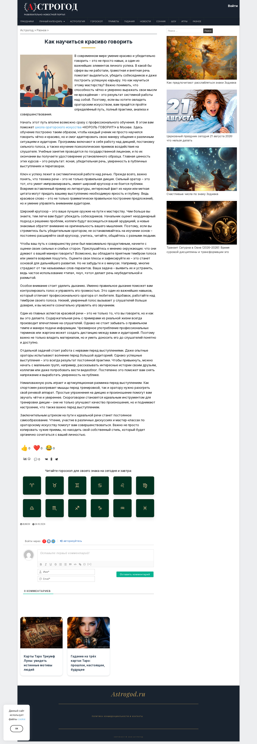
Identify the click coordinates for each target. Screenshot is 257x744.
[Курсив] (45, 564)
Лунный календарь (50, 21)
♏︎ (54, 508)
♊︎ (77, 485)
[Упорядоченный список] (60, 564)
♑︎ (100, 508)
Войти (233, 6)
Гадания (129, 21)
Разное (197, 21)
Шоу (173, 21)
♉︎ (54, 485)
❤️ (37, 447)
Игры (184, 21)
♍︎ (145, 485)
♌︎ (122, 485)
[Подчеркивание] (50, 564)
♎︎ (32, 508)
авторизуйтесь (72, 540)
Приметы (113, 21)
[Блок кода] (75, 564)
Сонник (161, 21)
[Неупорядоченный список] (65, 564)
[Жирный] (40, 564)
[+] (89, 564)
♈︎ (32, 485)
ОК (16, 728)
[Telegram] (56, 459)
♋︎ (100, 485)
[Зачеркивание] (55, 564)
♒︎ (122, 508)
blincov (26, 523)
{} (84, 564)
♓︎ (145, 508)
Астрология (77, 21)
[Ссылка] (80, 564)
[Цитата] (70, 564)
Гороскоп (96, 21)
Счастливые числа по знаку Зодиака (192, 194)
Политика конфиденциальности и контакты (117, 716)
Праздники (27, 21)
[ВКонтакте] (46, 459)
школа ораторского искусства (58, 127)
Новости (145, 21)
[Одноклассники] (51, 459)
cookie (21, 719)
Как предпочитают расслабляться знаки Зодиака (201, 82)
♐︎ (77, 508)
